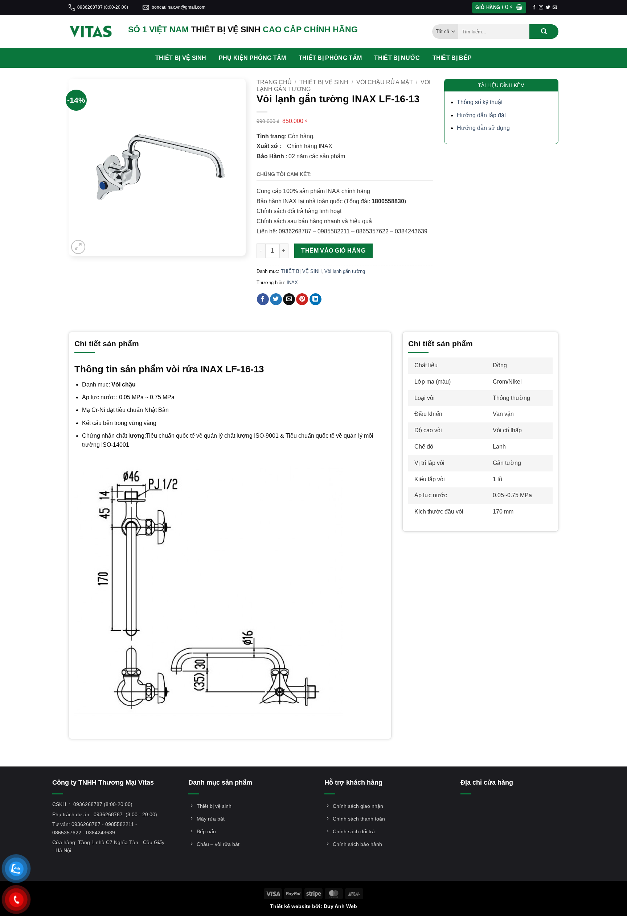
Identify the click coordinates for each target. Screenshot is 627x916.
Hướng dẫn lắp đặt (481, 115)
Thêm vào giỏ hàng (333, 251)
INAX (292, 282)
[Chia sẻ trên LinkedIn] (315, 299)
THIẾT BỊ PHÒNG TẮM (330, 58)
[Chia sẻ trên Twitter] (276, 299)
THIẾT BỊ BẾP (452, 58)
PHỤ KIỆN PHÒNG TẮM (252, 58)
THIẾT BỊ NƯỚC (397, 58)
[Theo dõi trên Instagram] (541, 7)
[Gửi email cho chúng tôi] (555, 7)
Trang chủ (274, 82)
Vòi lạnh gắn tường (344, 271)
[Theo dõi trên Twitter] (548, 7)
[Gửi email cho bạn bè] (289, 299)
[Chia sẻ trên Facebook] (263, 299)
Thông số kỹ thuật (480, 102)
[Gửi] (543, 31)
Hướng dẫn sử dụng (483, 128)
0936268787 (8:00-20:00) (102, 7)
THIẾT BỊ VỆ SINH (180, 58)
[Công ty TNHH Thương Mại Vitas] (93, 31)
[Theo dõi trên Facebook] (534, 7)
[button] (499, 8)
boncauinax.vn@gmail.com (178, 7)
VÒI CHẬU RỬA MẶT (384, 82)
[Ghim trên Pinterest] (302, 299)
